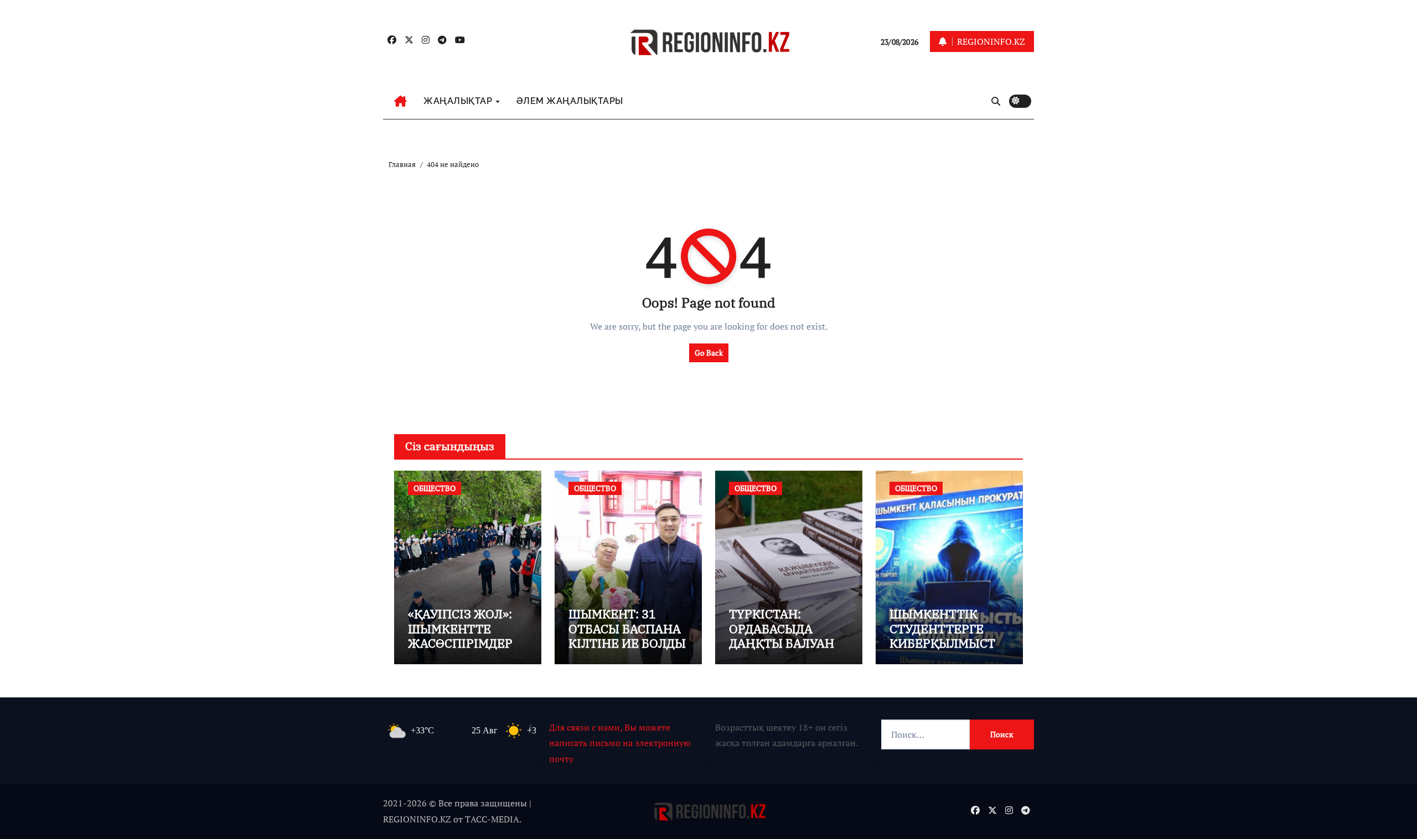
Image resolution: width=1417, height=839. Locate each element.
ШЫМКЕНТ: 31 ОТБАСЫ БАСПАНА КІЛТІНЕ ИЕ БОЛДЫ (627, 628)
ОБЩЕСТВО (434, 488)
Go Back (709, 352)
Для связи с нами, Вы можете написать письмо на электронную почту (620, 743)
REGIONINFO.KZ (417, 819)
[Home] (400, 101)
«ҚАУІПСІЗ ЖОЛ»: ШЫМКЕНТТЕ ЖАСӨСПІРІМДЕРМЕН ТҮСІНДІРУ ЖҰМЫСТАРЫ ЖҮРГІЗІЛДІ (465, 650)
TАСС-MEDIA (492, 819)
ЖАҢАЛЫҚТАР (459, 101)
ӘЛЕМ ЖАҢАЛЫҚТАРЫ (569, 101)
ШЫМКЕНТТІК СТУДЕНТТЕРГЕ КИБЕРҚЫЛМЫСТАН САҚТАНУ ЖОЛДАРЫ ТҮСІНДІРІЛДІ (946, 650)
